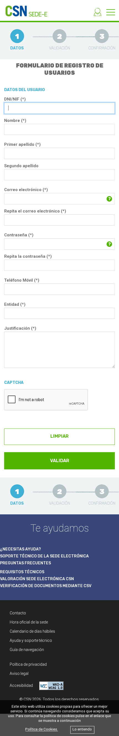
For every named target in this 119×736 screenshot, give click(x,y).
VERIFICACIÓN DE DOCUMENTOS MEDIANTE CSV (45, 586)
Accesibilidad (22, 685)
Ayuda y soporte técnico (31, 640)
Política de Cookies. (41, 729)
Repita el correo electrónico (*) (35, 211)
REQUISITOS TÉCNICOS (22, 572)
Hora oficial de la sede (29, 622)
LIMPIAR (59, 436)
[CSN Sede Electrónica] (23, 8)
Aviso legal (19, 673)
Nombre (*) (15, 120)
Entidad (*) (14, 304)
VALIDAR (59, 460)
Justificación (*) (20, 328)
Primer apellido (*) (22, 144)
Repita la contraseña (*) (28, 256)
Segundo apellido (21, 165)
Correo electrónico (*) (26, 189)
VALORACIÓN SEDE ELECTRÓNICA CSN (37, 579)
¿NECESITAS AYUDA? (20, 549)
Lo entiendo (82, 729)
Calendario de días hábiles (32, 631)
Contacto (18, 613)
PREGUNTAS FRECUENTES (25, 563)
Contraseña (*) (18, 234)
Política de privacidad (28, 664)
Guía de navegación (27, 649)
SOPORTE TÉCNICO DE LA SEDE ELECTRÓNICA (44, 556)
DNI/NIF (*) (15, 99)
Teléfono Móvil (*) (21, 280)
